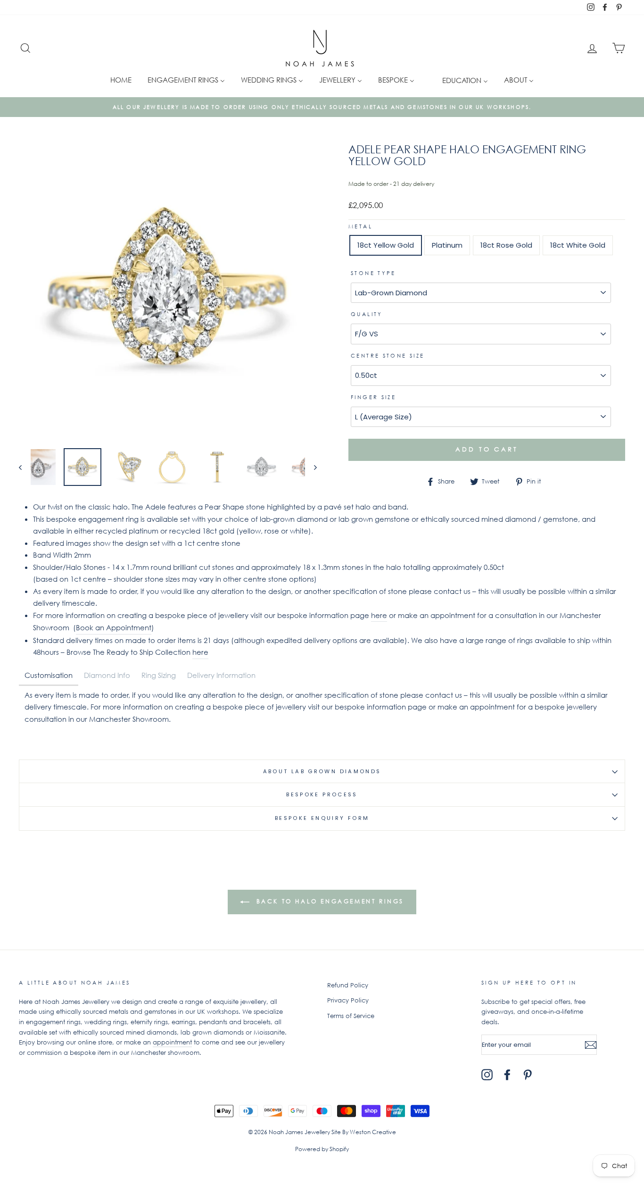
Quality (367, 314)
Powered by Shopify (322, 1149)
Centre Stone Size (387, 355)
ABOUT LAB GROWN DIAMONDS (322, 771)
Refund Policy (347, 985)
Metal (360, 226)
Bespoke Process (322, 794)
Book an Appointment (113, 627)
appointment (172, 1042)
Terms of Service (350, 1016)
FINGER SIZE (373, 397)
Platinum (447, 245)
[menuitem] (121, 79)
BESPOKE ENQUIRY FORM (322, 818)
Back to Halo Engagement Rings (328, 901)
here (379, 615)
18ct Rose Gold (506, 245)
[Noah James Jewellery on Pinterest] (527, 1074)
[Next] (311, 467)
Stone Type (373, 273)
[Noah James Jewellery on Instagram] (487, 1074)
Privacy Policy (348, 1000)
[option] (322, 107)
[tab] (48, 676)
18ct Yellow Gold (385, 245)
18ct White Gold (577, 245)
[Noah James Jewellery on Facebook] (507, 1074)
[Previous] (25, 467)
